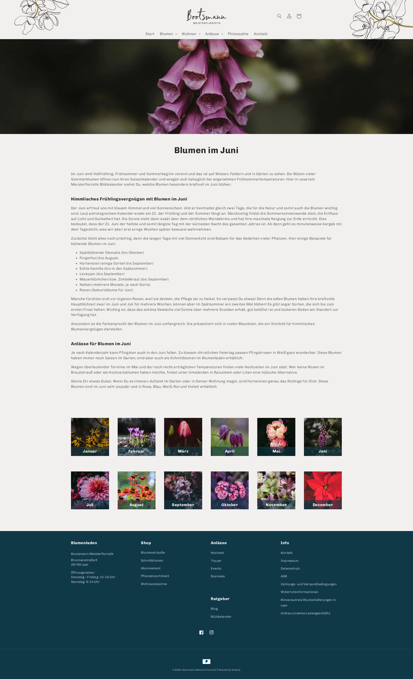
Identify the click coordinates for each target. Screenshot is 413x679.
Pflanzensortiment (155, 576)
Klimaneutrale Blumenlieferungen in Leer (308, 602)
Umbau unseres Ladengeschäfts (305, 613)
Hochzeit (217, 553)
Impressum (290, 561)
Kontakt (287, 553)
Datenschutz (290, 568)
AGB (284, 576)
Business (218, 576)
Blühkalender (221, 617)
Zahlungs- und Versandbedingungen (309, 584)
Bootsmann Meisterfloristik (92, 554)
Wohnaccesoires (154, 584)
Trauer (216, 561)
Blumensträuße (153, 552)
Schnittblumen (152, 560)
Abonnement (150, 568)
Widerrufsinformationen (300, 592)
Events (216, 568)
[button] (168, 34)
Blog (214, 609)
